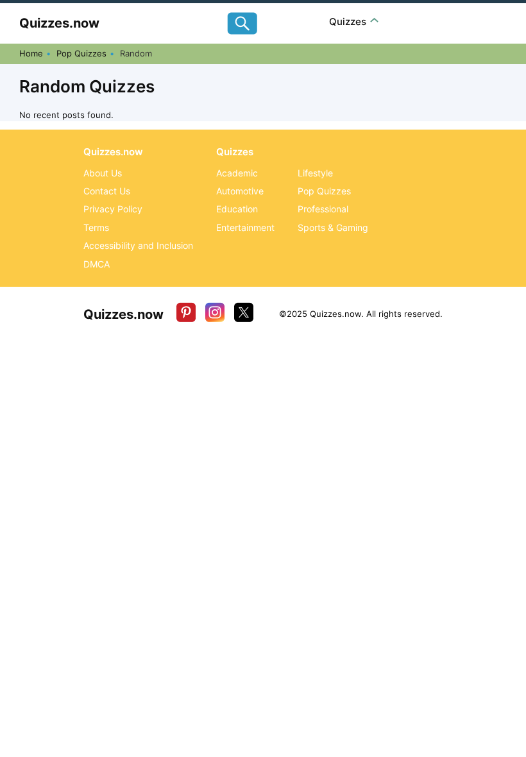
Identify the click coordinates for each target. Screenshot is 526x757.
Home (31, 53)
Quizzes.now (59, 23)
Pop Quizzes (81, 53)
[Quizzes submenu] (374, 21)
